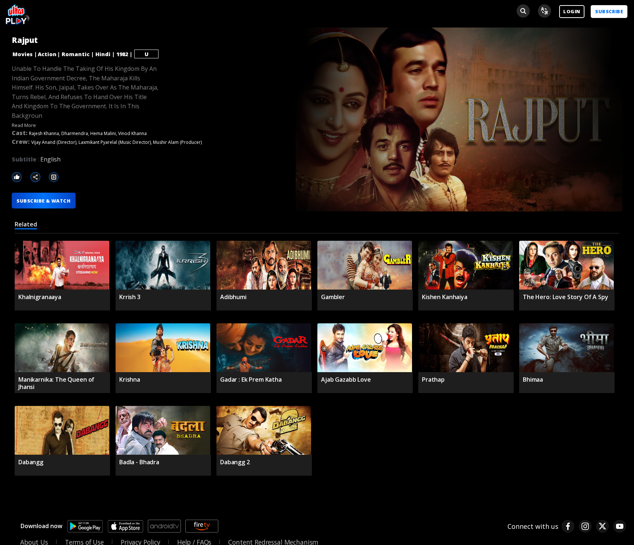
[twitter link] (602, 526)
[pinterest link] (619, 526)
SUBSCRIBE (609, 11)
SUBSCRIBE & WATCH (43, 200)
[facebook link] (568, 526)
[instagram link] (585, 526)
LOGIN (571, 11)
